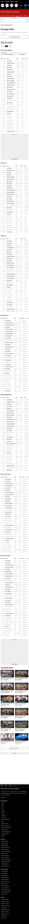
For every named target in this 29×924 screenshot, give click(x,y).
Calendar (7, 1)
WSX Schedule (4, 883)
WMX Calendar (4, 875)
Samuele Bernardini (11, 89)
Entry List (26, 15)
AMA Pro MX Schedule (6, 889)
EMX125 (3, 813)
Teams (21, 15)
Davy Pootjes (9, 102)
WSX (2, 821)
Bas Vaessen (9, 91)
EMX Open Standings (5, 851)
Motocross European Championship (17, 793)
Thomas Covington (11, 131)
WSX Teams (3, 917)
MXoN (16, 8)
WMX (12, 8)
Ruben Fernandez (10, 80)
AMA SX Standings (5, 857)
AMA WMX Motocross (6, 827)
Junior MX (3, 817)
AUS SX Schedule (5, 885)
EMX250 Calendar (5, 877)
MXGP (2, 8)
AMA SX (20, 8)
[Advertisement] (14, 20)
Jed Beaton (22, 54)
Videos (12, 1)
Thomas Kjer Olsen (9, 54)
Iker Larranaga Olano (11, 82)
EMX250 (3, 811)
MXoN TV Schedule (5, 913)
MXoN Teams (4, 915)
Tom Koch (9, 113)
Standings (13, 15)
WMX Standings (4, 845)
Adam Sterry (9, 74)
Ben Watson (9, 67)
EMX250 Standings (5, 847)
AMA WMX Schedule (5, 891)
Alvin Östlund (9, 87)
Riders (16, 1)
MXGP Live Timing (5, 903)
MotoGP (3, 835)
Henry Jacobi (9, 76)
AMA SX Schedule (5, 887)
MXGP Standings (4, 841)
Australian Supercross (6, 831)
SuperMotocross (4, 829)
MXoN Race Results (5, 909)
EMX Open (3, 815)
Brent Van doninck (11, 93)
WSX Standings (4, 853)
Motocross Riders (5, 899)
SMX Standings (4, 863)
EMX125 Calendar (5, 879)
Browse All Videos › (14, 748)
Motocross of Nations (5, 794)
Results (17, 15)
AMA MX (25, 8)
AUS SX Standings (5, 855)
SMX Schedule (4, 893)
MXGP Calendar (4, 871)
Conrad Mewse (10, 111)
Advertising (3, 797)
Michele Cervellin (10, 85)
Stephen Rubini (10, 96)
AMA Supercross (4, 823)
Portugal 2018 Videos (14, 37)
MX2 (7, 8)
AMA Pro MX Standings (6, 859)
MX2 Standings (4, 843)
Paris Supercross (4, 833)
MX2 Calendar (4, 873)
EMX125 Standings (5, 849)
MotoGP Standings (5, 865)
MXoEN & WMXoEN (5, 819)
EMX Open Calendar (5, 881)
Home (2, 1)
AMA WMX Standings (5, 861)
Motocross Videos (5, 901)
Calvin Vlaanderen (10, 78)
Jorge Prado (3, 52)
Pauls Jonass (9, 69)
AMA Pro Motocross (5, 825)
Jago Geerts (9, 98)
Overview (3, 15)
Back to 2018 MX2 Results (6, 25)
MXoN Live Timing (5, 911)
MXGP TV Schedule (5, 905)
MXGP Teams (4, 907)
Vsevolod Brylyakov (11, 71)
